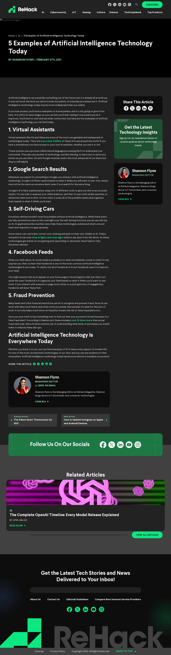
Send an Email (47, 385)
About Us (35, 599)
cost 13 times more (81, 320)
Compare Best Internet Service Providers (118, 599)
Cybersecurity (58, 12)
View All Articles (147, 535)
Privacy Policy (57, 651)
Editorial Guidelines (77, 599)
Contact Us (53, 599)
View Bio (40, 402)
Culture (101, 12)
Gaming (86, 12)
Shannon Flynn (23, 60)
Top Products (155, 12)
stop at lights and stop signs (47, 237)
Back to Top (124, 651)
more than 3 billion (51, 141)
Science (113, 12)
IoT (74, 12)
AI (43, 12)
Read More (16, 526)
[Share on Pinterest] (50, 364)
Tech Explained (132, 12)
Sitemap (39, 651)
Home (11, 36)
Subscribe (152, 5)
